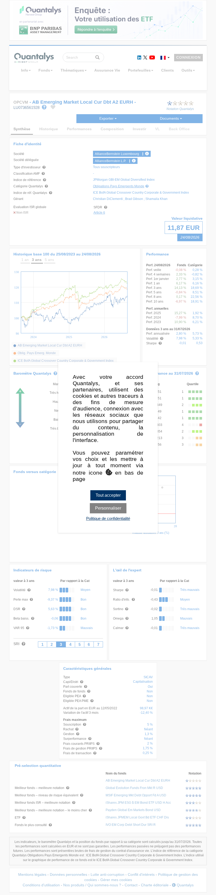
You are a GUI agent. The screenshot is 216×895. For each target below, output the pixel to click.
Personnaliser (108, 508)
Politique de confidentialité (108, 518)
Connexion (188, 57)
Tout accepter (108, 495)
